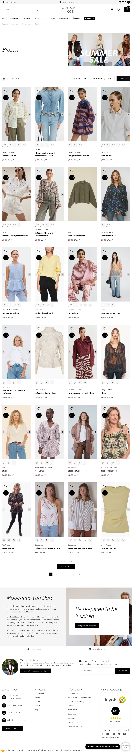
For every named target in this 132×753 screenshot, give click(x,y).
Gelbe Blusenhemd (44, 313)
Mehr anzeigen (66, 566)
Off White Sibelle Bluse (45, 393)
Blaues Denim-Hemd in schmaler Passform (45, 154)
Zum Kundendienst (12, 728)
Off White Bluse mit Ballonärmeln (44, 234)
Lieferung (71, 718)
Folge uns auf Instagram (87, 625)
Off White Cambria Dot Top (47, 548)
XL (90, 540)
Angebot (88, 18)
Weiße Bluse (107, 155)
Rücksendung (73, 722)
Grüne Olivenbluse (76, 235)
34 (37, 145)
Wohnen (26, 18)
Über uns (76, 18)
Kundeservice (64, 18)
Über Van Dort (73, 693)
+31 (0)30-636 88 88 (14, 705)
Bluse (103, 393)
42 (85, 382)
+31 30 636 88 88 (13, 713)
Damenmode (13, 18)
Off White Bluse (9, 155)
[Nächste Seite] (79, 574)
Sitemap (71, 705)
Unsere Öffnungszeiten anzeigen (35, 671)
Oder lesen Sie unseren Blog (111, 737)
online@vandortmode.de (16, 720)
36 (42, 145)
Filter (122, 79)
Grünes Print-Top (109, 471)
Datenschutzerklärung (76, 701)
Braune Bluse (74, 471)
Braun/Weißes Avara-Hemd (80, 548)
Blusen (37, 24)
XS (70, 145)
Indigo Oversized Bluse (78, 155)
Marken (52, 18)
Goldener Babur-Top (110, 313)
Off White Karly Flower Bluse (15, 235)
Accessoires (39, 18)
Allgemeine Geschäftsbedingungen (80, 697)
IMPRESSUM (72, 710)
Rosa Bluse (73, 313)
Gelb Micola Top (108, 548)
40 (19, 145)
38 (14, 145)
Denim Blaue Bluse (10, 313)
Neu (3, 18)
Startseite (5, 24)
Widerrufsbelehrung (75, 726)
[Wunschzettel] (118, 9)
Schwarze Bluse (108, 235)
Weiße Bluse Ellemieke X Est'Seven (13, 391)
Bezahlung (72, 714)
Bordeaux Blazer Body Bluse (81, 393)
